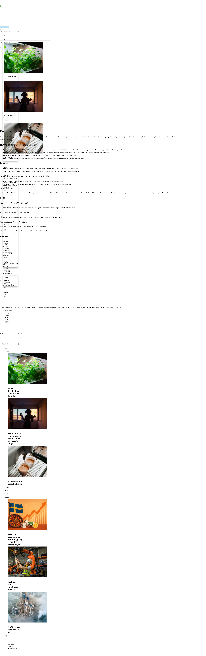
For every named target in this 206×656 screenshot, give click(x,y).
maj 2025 (5, 264)
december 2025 (7, 252)
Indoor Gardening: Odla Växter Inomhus (13, 392)
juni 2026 (5, 243)
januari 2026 (6, 250)
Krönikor (5, 289)
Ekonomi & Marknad (8, 285)
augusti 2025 (6, 259)
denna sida (165, 193)
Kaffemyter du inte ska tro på (15, 482)
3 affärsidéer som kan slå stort (14, 630)
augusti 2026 (6, 239)
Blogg (4, 283)
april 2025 (5, 266)
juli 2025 (5, 261)
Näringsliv (6, 292)
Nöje (4, 294)
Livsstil (5, 291)
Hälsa (4, 287)
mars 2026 (6, 248)
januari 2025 (6, 272)
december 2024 (7, 273)
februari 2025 (6, 270)
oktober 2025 (7, 255)
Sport (4, 296)
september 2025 (7, 257)
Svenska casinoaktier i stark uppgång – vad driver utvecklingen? (15, 539)
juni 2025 (5, 263)
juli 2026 (5, 241)
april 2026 (5, 246)
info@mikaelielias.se (7, 310)
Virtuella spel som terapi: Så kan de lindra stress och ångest (14, 438)
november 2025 (7, 254)
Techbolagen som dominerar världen (14, 586)
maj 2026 (5, 245)
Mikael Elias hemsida (41, 231)
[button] (18, 31)
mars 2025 (6, 268)
